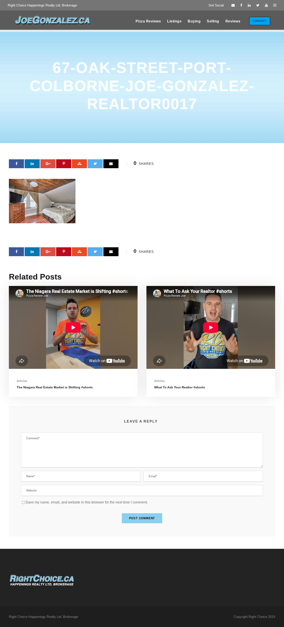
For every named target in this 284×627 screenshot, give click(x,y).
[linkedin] (249, 5)
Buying (194, 21)
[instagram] (274, 5)
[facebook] (241, 5)
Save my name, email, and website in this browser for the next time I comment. (87, 502)
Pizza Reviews (148, 21)
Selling (213, 21)
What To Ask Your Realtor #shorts (179, 387)
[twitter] (257, 5)
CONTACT (259, 21)
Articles (22, 381)
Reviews (233, 21)
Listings (174, 21)
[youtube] (266, 5)
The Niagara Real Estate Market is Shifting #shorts (55, 387)
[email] (233, 5)
